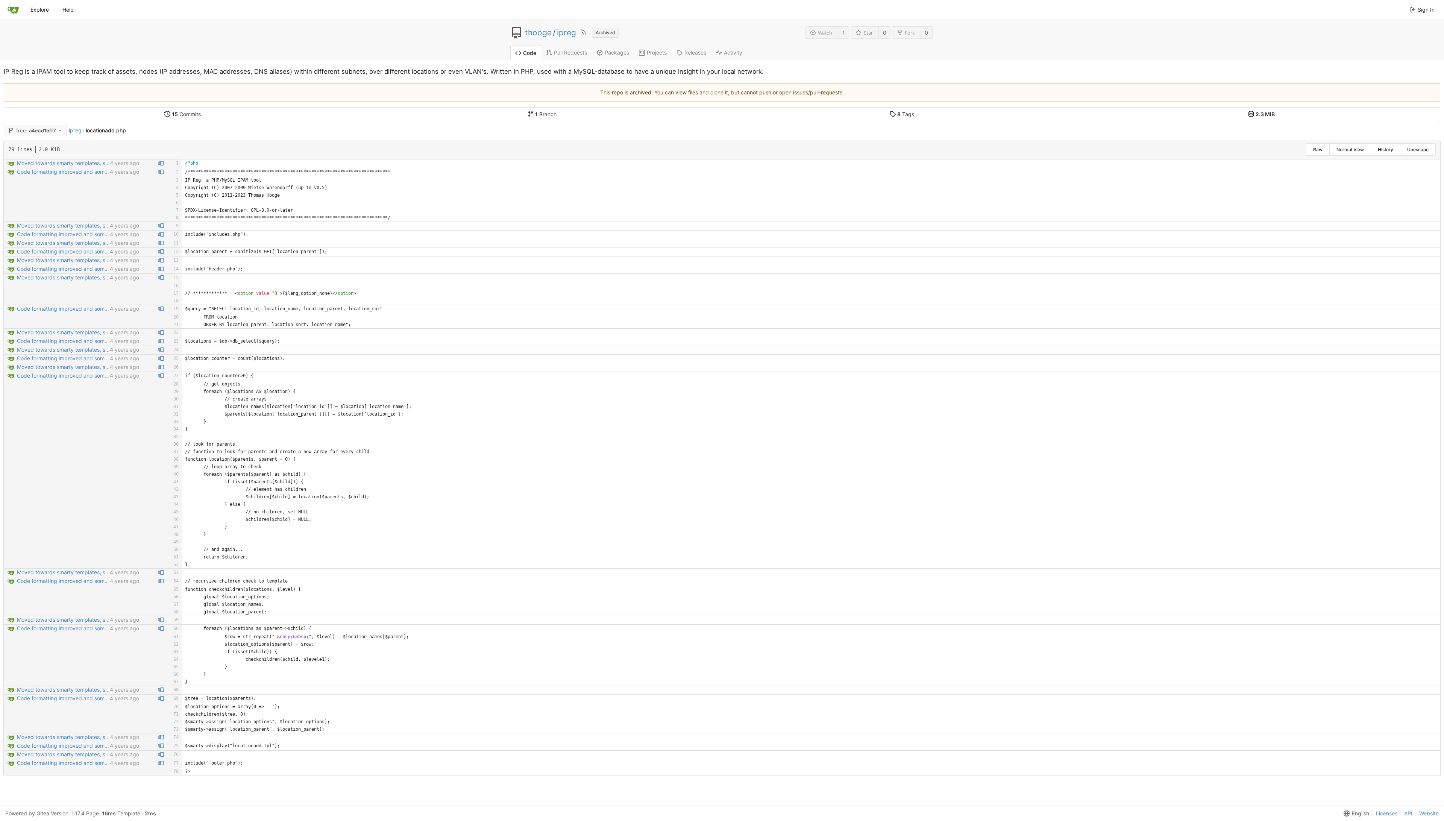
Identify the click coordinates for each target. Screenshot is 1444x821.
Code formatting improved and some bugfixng (74, 171)
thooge (538, 32)
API (1408, 813)
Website (1429, 813)
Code (529, 53)
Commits (186, 114)
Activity (733, 52)
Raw (1318, 149)
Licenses (1386, 813)
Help (68, 9)
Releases (695, 52)
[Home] (13, 9)
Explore (39, 9)
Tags (905, 114)
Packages (617, 52)
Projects (657, 52)
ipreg (566, 32)
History (1385, 149)
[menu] (1355, 813)
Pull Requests (570, 52)
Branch (546, 114)
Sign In (1426, 9)
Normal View (1350, 149)
